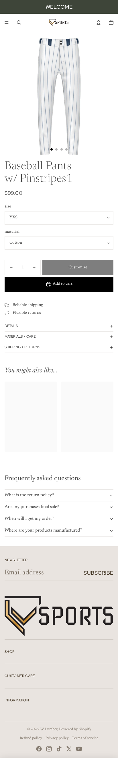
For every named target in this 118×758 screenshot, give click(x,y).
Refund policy (31, 738)
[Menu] (6, 22)
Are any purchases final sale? (32, 507)
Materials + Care (20, 336)
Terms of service (85, 738)
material (12, 232)
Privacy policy (57, 738)
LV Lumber (48, 729)
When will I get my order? (29, 518)
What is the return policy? (29, 495)
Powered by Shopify (75, 729)
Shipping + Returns (22, 347)
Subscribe (98, 573)
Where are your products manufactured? (43, 530)
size (8, 207)
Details (11, 326)
